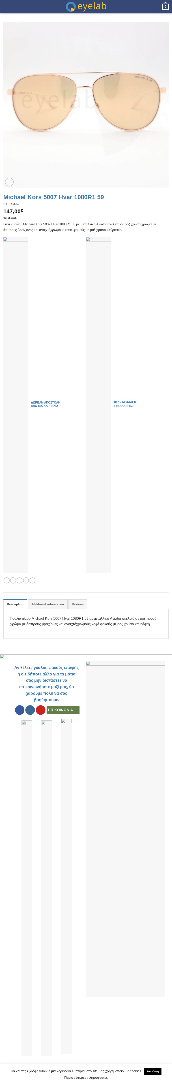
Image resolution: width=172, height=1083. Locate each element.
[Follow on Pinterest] (40, 710)
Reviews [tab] (78, 604)
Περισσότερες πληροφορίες (86, 1077)
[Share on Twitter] (19, 580)
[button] (6, 6)
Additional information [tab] (47, 604)
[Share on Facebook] (13, 580)
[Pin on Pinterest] (32, 580)
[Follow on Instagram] (30, 710)
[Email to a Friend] (26, 580)
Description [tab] (15, 604)
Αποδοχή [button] (153, 1071)
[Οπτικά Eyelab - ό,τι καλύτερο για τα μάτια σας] (86, 6)
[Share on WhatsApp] (6, 580)
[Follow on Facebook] (20, 710)
